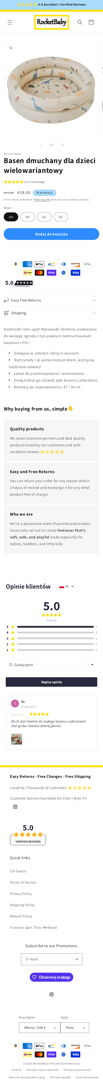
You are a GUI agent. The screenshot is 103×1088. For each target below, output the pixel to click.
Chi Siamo (18, 871)
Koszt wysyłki (42, 199)
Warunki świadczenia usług (27, 1077)
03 (28, 217)
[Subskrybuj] (76, 959)
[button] (10, 22)
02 (44, 217)
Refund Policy (21, 916)
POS (51, 1063)
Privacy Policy (21, 893)
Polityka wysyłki (60, 1077)
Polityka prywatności (78, 1069)
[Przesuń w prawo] (62, 144)
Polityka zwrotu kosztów (42, 1069)
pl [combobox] (67, 586)
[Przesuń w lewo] (40, 144)
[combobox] (92, 665)
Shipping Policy (22, 905)
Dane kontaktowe (87, 1077)
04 (11, 217)
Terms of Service (23, 882)
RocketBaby (40, 1063)
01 (61, 217)
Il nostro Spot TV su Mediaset (33, 927)
